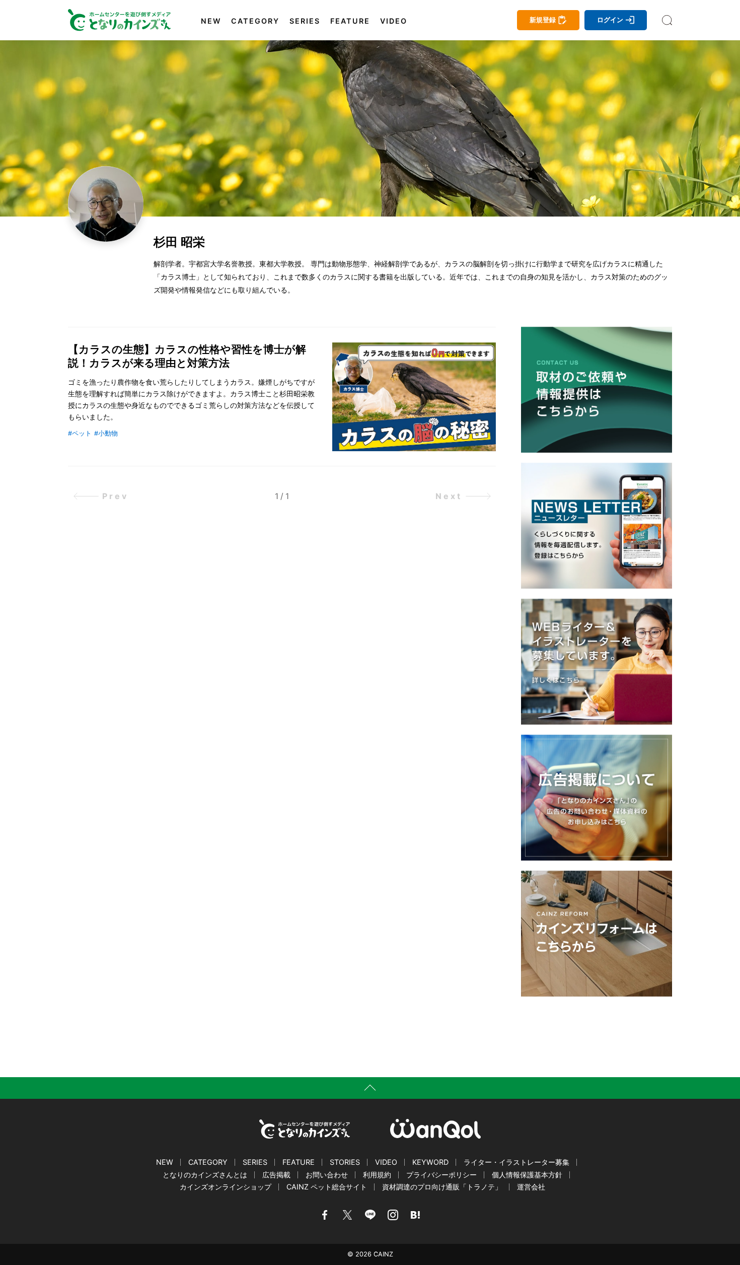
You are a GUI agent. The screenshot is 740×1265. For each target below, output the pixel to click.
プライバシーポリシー (441, 1174)
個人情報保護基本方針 (527, 1174)
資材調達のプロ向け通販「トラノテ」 (442, 1186)
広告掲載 (276, 1174)
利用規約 (377, 1174)
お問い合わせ (327, 1174)
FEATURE (350, 21)
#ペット (80, 433)
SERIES (304, 21)
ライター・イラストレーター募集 (516, 1162)
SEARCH (667, 20)
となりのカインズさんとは (205, 1174)
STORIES (345, 1162)
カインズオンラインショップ (225, 1186)
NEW (211, 21)
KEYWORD (430, 1162)
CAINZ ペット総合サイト (326, 1186)
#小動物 (106, 433)
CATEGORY (255, 21)
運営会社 (531, 1186)
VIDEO (393, 21)
